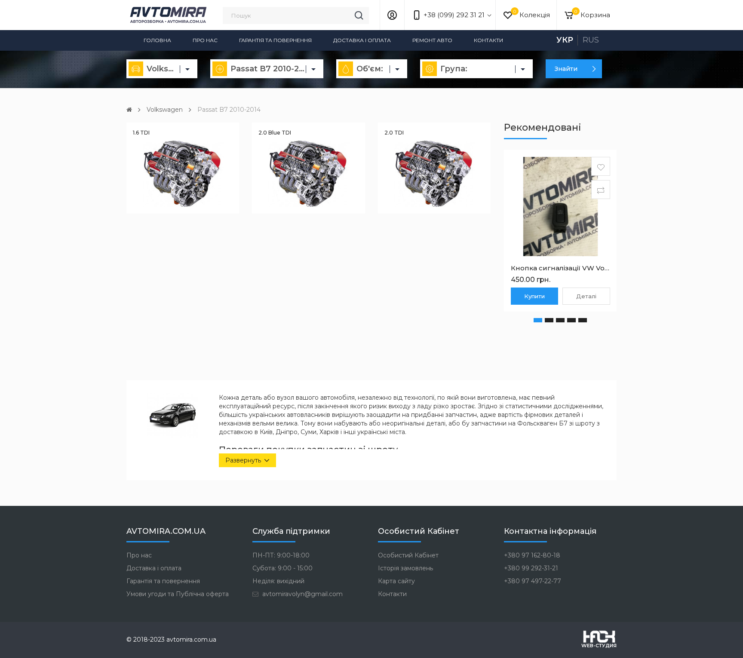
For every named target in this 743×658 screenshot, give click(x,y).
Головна (157, 40)
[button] (538, 320)
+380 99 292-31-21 (531, 568)
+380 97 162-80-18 (532, 555)
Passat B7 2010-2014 (229, 109)
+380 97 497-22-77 (532, 581)
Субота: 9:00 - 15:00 (282, 568)
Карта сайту (396, 581)
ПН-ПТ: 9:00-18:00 (281, 555)
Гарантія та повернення (275, 40)
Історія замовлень (405, 568)
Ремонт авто (432, 40)
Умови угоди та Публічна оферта (177, 594)
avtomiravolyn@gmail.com (302, 594)
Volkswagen (165, 109)
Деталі (586, 296)
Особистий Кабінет (408, 555)
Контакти (488, 40)
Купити (534, 296)
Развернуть (243, 460)
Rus (591, 40)
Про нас (205, 40)
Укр (564, 40)
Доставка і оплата (362, 40)
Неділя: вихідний (278, 581)
